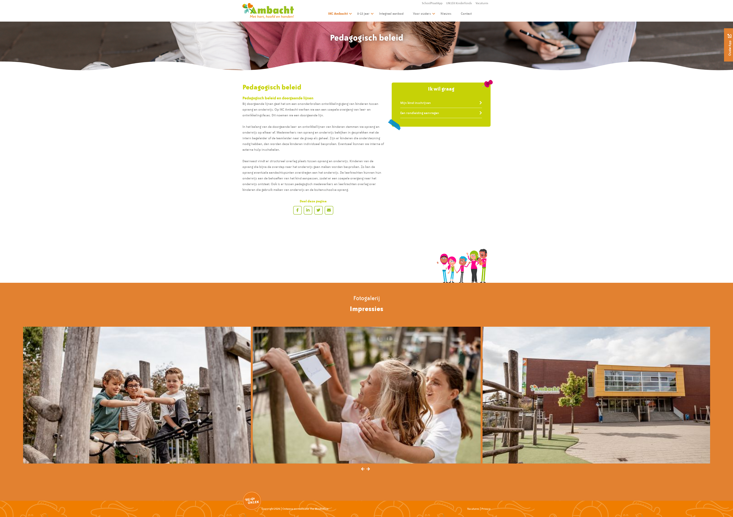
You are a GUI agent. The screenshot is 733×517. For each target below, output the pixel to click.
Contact (466, 13)
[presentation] (363, 469)
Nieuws (446, 13)
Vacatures (481, 3)
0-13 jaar (363, 13)
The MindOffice (319, 509)
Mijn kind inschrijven (415, 103)
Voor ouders (422, 13)
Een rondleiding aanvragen (419, 113)
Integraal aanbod (391, 13)
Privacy (486, 509)
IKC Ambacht (338, 13)
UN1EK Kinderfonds (459, 3)
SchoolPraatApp (432, 3)
